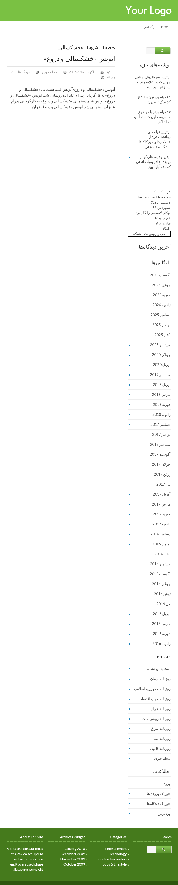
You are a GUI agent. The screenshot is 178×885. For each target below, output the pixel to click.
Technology (118, 854)
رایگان (166, 228)
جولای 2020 (161, 354)
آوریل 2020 (162, 364)
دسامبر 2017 (160, 424)
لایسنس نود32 (161, 202)
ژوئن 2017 (162, 474)
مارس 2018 (161, 394)
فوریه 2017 (162, 514)
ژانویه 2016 (161, 643)
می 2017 (163, 484)
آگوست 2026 (160, 275)
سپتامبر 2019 (160, 374)
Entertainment (116, 848)
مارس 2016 (161, 623)
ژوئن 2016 (162, 594)
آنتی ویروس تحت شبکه (149, 234)
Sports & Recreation (112, 859)
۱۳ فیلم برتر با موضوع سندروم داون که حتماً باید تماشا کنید (152, 117)
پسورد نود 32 (161, 207)
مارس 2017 (161, 504)
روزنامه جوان (161, 708)
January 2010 (75, 848)
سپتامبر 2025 (160, 344)
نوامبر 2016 (161, 544)
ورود (167, 783)
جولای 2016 (161, 584)
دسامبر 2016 (160, 534)
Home (163, 27)
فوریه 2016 (162, 633)
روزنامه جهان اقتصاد (155, 698)
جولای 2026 (161, 285)
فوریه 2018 (162, 404)
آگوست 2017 (160, 454)
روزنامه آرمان (160, 678)
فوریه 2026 (162, 295)
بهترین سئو (163, 223)
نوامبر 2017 (161, 434)
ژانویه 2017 (161, 524)
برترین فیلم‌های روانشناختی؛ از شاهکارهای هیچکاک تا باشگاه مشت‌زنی (155, 139)
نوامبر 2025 (161, 325)
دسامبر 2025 (160, 315)
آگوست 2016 (160, 574)
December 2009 (73, 854)
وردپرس (164, 813)
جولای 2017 (161, 464)
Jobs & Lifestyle (115, 864)
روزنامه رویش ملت (156, 718)
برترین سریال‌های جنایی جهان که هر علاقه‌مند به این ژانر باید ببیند (153, 82)
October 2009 (74, 864)
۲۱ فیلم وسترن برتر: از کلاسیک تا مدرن (154, 99)
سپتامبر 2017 (160, 444)
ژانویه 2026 (161, 305)
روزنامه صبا (162, 738)
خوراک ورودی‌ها (159, 793)
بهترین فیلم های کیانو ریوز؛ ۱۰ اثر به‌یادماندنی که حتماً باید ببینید (153, 161)
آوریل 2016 (162, 613)
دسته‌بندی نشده (159, 668)
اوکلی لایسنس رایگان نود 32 (151, 213)
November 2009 (72, 859)
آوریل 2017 (162, 494)
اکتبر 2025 (162, 334)
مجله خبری (49, 72)
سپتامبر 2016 (160, 564)
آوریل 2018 (162, 384)
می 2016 (163, 603)
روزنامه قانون (160, 748)
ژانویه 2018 (161, 414)
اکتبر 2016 (162, 554)
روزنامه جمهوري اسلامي (152, 688)
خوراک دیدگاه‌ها (159, 803)
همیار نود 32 (162, 218)
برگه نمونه (148, 27)
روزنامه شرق (161, 728)
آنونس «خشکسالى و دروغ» (79, 58)
